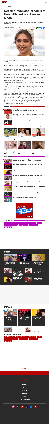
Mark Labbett (15, 222)
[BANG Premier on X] (18, 406)
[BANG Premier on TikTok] (26, 406)
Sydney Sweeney (32, 222)
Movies (24, 393)
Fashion (24, 390)
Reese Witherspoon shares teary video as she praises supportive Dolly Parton (28, 181)
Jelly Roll (39, 222)
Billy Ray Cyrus (23, 222)
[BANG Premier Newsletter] (35, 406)
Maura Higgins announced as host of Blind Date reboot (39, 278)
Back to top (24, 368)
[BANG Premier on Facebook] (31, 406)
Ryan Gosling (15, 225)
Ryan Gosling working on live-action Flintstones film (25, 197)
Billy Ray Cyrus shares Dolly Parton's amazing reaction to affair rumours (27, 165)
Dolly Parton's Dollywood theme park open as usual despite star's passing (24, 264)
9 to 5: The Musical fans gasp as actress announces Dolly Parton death (29, 186)
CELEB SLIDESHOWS (24, 399)
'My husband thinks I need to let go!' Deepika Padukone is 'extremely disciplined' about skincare (28, 115)
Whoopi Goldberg (33, 225)
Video (24, 396)
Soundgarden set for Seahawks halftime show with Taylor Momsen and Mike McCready (28, 192)
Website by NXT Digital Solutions (24, 413)
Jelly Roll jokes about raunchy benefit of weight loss (25, 170)
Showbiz (24, 384)
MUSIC (24, 387)
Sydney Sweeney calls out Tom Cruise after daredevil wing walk (27, 175)
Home (5, 6)
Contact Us (24, 411)
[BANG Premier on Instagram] (13, 406)
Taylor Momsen (8, 227)
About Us (19, 411)
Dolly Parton (7, 222)
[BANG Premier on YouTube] (22, 406)
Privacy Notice (29, 411)
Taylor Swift (7, 225)
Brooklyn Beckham (23, 225)
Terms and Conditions (36, 411)
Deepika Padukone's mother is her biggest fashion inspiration (27, 120)
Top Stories (10, 6)
